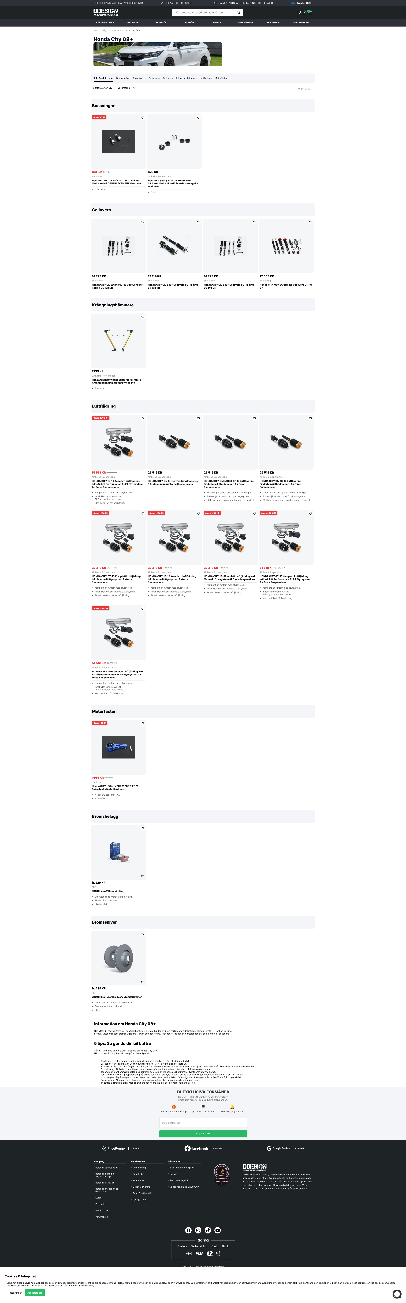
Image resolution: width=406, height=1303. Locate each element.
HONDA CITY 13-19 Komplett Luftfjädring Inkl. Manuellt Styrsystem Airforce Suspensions (172, 579)
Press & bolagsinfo (179, 1180)
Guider (98, 1197)
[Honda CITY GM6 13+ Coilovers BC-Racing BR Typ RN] (174, 246)
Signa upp (203, 1133)
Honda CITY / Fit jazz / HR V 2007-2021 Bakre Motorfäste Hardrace (115, 788)
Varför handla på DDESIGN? (184, 1186)
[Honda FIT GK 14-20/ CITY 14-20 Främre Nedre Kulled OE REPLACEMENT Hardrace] (118, 141)
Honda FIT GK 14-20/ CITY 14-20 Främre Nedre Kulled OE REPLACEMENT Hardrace (116, 182)
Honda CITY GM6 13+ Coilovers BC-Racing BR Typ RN (173, 286)
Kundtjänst (138, 1180)
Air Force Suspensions (103, 476)
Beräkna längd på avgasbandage (104, 1175)
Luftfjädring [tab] (206, 78)
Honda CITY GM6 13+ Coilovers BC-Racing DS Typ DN (229, 286)
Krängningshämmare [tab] (186, 78)
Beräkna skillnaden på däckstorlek (106, 1190)
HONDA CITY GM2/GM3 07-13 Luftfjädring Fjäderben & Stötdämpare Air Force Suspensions (229, 484)
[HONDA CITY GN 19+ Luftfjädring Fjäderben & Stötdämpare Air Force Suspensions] (174, 442)
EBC (94, 887)
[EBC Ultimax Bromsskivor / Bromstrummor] (118, 958)
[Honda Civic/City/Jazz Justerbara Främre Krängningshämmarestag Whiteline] (118, 341)
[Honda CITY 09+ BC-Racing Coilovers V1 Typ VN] (286, 246)
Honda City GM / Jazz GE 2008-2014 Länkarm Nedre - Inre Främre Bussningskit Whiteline (173, 183)
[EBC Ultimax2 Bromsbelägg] (118, 852)
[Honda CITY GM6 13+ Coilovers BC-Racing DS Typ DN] (230, 246)
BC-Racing (97, 280)
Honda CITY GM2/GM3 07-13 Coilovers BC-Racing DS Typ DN (117, 286)
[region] (203, 148)
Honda (123, 30)
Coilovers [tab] (168, 78)
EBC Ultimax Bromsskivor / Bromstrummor (117, 997)
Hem (96, 30)
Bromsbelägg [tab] (123, 78)
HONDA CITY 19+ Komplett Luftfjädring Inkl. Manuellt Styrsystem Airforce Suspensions (229, 578)
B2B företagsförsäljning (182, 1167)
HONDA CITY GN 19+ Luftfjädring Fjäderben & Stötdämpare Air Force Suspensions (173, 483)
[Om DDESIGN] (221, 1175)
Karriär (173, 1174)
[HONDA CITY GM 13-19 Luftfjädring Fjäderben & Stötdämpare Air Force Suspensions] (286, 442)
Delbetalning (139, 1167)
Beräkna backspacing (106, 1167)
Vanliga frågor (140, 1199)
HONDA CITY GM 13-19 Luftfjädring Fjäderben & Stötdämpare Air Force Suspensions (280, 484)
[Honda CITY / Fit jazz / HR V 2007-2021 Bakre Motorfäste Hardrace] (118, 747)
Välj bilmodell (105, 22)
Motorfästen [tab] (221, 78)
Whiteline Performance (159, 176)
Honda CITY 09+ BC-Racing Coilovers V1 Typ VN (286, 286)
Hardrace (97, 176)
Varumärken (301, 22)
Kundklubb (138, 1174)
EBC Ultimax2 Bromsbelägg (108, 891)
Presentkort (101, 1204)
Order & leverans (141, 1186)
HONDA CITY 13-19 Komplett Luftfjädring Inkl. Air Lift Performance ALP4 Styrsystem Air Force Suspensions (117, 484)
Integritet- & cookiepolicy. (81, 1285)
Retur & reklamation (143, 1193)
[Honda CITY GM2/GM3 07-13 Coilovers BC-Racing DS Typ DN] (118, 246)
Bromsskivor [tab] (139, 78)
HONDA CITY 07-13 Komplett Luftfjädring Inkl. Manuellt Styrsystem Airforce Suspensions (116, 579)
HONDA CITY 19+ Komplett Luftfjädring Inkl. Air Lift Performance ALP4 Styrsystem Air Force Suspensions (117, 674)
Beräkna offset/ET (104, 1182)
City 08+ (135, 30)
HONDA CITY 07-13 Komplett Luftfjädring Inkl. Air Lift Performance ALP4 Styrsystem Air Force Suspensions (285, 579)
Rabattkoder (101, 1210)
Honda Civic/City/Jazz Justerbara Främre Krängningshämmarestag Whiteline (116, 381)
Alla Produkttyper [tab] (103, 78)
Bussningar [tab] (154, 78)
